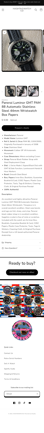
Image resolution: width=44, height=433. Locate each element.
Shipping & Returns (12, 374)
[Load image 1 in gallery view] (10, 91)
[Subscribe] (37, 394)
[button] (3, 9)
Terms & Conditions (12, 379)
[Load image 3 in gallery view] (33, 91)
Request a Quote (22, 128)
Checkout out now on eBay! (22, 272)
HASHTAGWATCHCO (18, 413)
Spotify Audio (9, 369)
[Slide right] (41, 92)
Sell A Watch (9, 363)
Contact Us (8, 353)
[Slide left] (2, 92)
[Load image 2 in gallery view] (22, 91)
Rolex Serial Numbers (13, 358)
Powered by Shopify (30, 413)
